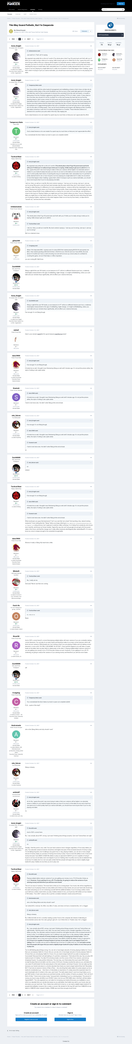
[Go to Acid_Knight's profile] (16, 57)
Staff (25, 14)
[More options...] (91, 46)
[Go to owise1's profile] (16, 339)
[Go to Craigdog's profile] (16, 702)
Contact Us (66, 1041)
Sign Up (121, 3)
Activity (40, 9)
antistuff (16, 792)
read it (39, 334)
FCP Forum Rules (103, 35)
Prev (13, 39)
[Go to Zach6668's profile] (16, 277)
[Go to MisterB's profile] (16, 582)
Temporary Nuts (16, 122)
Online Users (33, 14)
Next (29, 39)
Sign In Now (70, 1019)
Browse (33, 9)
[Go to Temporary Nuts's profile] (16, 131)
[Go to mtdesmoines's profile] (16, 216)
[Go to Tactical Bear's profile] (16, 166)
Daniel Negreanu (22, 9)
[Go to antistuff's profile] (16, 803)
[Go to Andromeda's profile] (16, 734)
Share (76, 31)
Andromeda (16, 725)
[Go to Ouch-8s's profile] (16, 616)
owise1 (16, 330)
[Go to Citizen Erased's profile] (11, 31)
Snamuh (16, 388)
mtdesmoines (16, 207)
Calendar (17, 14)
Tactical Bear (16, 157)
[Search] (123, 9)
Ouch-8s (16, 605)
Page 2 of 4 (40, 39)
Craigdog (16, 693)
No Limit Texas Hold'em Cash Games (37, 32)
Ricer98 (16, 636)
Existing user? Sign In (107, 3)
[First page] (9, 39)
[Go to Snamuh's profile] (16, 397)
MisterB (16, 571)
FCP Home (12, 9)
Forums (9, 14)
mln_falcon (16, 415)
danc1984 (16, 356)
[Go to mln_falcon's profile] (16, 425)
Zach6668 (16, 267)
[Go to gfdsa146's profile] (16, 250)
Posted (32, 46)
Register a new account (31, 1019)
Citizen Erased (20, 30)
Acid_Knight (16, 46)
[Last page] (33, 39)
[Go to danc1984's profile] (16, 365)
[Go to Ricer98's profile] (16, 645)
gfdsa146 (16, 241)
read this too (58, 334)
